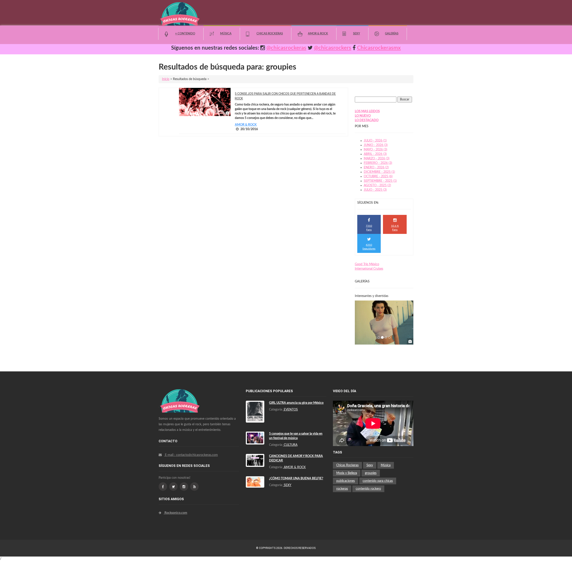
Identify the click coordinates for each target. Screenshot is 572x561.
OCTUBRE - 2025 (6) (378, 176)
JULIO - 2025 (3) (375, 189)
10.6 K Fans (395, 227)
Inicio (165, 79)
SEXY (287, 485)
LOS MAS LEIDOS (367, 111)
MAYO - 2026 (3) (375, 149)
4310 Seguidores (368, 246)
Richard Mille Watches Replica (185, 404)
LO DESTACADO (367, 120)
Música (225, 33)
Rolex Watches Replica (180, 400)
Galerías (391, 33)
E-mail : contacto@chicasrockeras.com (191, 455)
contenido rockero (368, 488)
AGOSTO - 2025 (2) (377, 185)
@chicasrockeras (286, 48)
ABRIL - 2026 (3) (375, 154)
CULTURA (290, 445)
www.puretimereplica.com (200, 466)
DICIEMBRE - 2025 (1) (379, 172)
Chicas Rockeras (270, 33)
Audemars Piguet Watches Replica (187, 396)
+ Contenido (185, 33)
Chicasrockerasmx (379, 48)
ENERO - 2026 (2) (376, 167)
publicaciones (345, 481)
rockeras (342, 488)
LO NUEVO (363, 115)
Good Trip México (367, 264)
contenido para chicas (378, 481)
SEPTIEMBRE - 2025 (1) (380, 180)
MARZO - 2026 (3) (376, 158)
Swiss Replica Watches (180, 391)
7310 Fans (369, 227)
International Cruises (369, 268)
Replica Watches (170, 466)
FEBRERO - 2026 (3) (378, 163)
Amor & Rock (318, 33)
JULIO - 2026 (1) (375, 140)
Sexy (356, 33)
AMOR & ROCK (246, 124)
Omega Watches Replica (181, 409)
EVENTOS (290, 409)
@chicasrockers (332, 48)
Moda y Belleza (346, 473)
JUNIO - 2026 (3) (376, 145)
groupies (370, 473)
